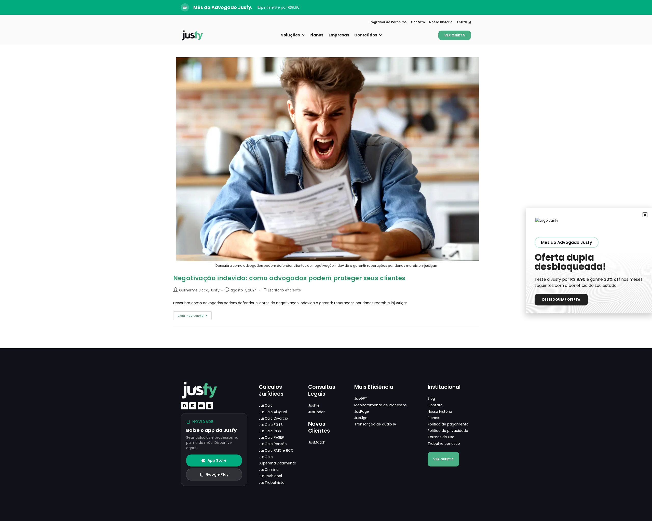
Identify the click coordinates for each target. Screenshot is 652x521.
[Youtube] (201, 405)
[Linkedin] (192, 405)
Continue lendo (195, 314)
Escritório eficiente (284, 290)
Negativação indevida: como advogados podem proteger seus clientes (289, 278)
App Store (217, 460)
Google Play (217, 474)
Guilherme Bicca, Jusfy (199, 290)
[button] (645, 215)
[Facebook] (184, 405)
